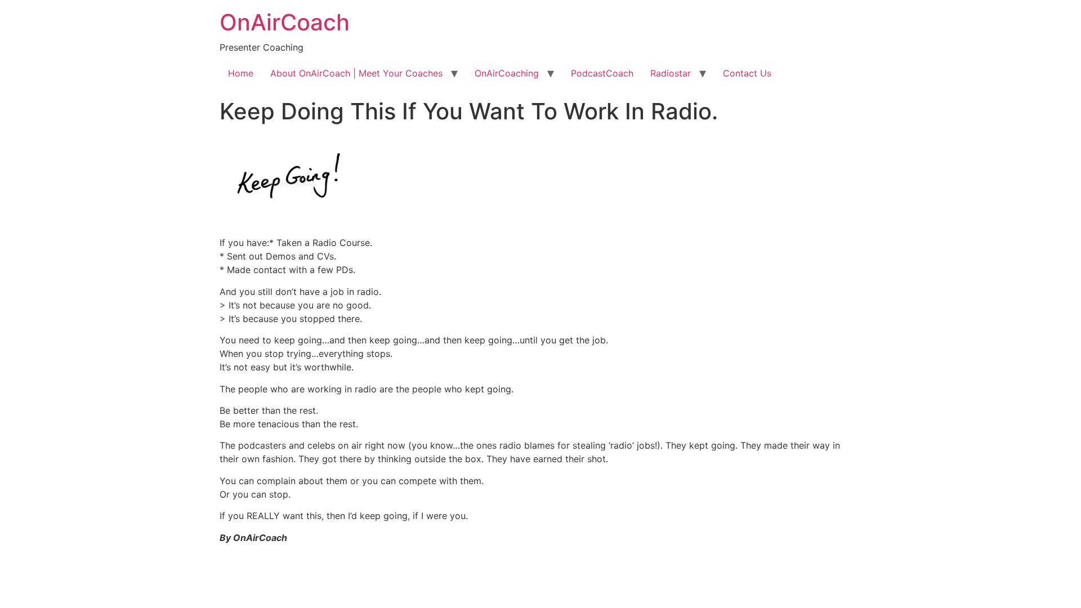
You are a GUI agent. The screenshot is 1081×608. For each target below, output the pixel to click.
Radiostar (670, 73)
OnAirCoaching (507, 73)
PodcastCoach (602, 73)
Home (240, 73)
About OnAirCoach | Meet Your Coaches (356, 73)
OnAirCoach (285, 22)
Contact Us (747, 73)
